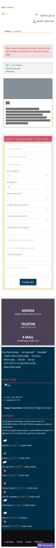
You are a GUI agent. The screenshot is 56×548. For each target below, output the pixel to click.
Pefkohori (38, 541)
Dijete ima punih (15, 193)
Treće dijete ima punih (17, 216)
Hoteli (21, 359)
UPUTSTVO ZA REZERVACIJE (20, 363)
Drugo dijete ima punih (18, 205)
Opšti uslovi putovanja (16, 355)
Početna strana (10, 352)
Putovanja (9, 359)
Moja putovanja (12, 367)
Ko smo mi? (28, 352)
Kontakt (42, 352)
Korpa (31, 359)
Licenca (36, 355)
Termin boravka (14, 254)
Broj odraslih (13, 171)
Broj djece (12, 182)
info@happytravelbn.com (28, 340)
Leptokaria (9, 541)
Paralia (20, 541)
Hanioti (28, 541)
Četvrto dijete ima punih (18, 227)
